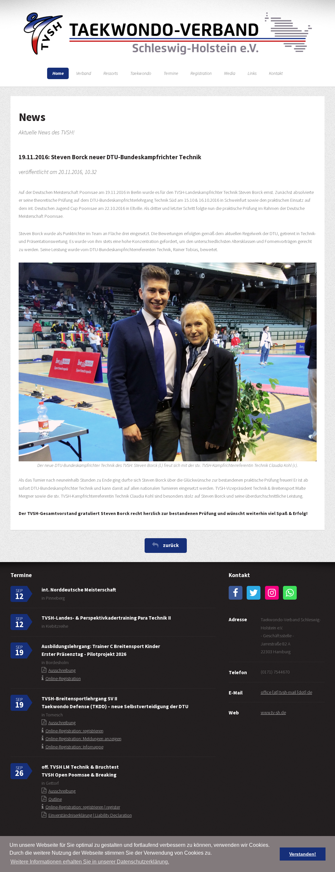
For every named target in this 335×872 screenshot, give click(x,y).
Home (58, 73)
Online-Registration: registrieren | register (82, 807)
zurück (171, 545)
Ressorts (110, 73)
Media (229, 73)
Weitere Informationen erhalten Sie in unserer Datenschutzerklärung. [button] (89, 861)
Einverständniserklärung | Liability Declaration (90, 815)
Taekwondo (140, 73)
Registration (201, 73)
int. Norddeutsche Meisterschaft (79, 590)
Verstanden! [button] (302, 854)
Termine (171, 73)
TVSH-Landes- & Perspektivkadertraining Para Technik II (106, 618)
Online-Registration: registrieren (74, 731)
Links (252, 73)
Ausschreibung (62, 670)
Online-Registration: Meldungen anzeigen (83, 739)
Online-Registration (63, 678)
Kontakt (276, 73)
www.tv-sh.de (273, 712)
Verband (83, 73)
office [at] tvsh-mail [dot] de (286, 692)
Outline (55, 799)
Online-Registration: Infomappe (74, 747)
